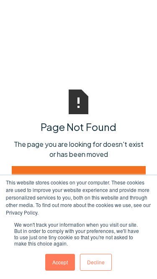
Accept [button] (60, 262)
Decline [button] (96, 262)
